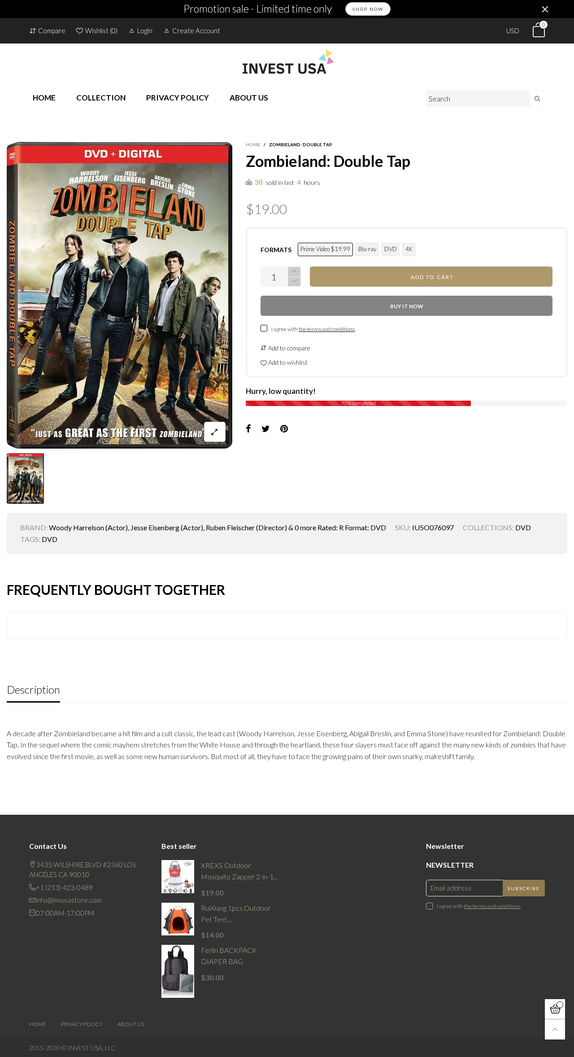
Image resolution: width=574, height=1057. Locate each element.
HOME (44, 97)
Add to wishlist (287, 362)
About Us (130, 1024)
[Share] (248, 429)
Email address (450, 888)
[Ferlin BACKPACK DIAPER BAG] (177, 971)
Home (37, 1024)
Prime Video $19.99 (325, 249)
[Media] (215, 432)
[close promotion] (545, 9)
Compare (51, 30)
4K (409, 249)
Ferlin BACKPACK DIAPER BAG (229, 955)
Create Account (196, 30)
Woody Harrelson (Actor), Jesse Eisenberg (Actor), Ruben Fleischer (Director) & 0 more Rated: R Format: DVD (217, 527)
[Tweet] (265, 429)
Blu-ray (367, 249)
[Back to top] (555, 1029)
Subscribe (524, 888)
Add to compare (288, 348)
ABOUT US (249, 97)
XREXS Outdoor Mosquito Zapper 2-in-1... (239, 871)
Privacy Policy (81, 1024)
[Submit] (537, 98)
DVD (390, 249)
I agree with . (313, 329)
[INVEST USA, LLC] (287, 61)
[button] (294, 282)
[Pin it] (284, 429)
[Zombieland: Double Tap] (120, 295)
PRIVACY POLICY (177, 97)
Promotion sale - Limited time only (257, 9)
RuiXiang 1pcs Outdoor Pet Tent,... (236, 913)
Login (144, 30)
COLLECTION (101, 97)
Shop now (367, 9)
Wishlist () (101, 30)
